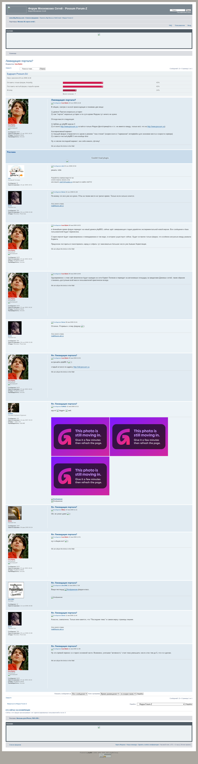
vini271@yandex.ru (66, 182)
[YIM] (16, 427)
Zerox (63, 192)
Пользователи (180, 25)
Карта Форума (120, 744)
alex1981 (64, 585)
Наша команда (132, 744)
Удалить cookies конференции (148, 744)
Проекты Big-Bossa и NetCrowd (50, 18)
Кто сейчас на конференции (18, 710)
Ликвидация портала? (19, 60)
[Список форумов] (17, 9)
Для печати (184, 17)
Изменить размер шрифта (189, 17)
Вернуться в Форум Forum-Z (17, 704)
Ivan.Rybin (18, 64)
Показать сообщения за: (63, 693)
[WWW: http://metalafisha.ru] (9, 427)
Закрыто (8, 68)
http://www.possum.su (69, 126)
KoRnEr (63, 406)
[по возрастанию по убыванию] (132, 693)
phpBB (90, 752)
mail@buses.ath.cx (57, 206)
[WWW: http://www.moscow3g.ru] (9, 140)
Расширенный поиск (184, 12)
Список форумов (15, 745)
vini (62, 166)
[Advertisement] (99, 42)
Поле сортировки (94, 693)
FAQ (170, 25)
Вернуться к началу (190, 148)
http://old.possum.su (81, 367)
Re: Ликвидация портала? (64, 355)
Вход (189, 25)
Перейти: (133, 704)
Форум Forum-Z (67, 18)
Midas (63, 509)
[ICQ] (13, 140)
